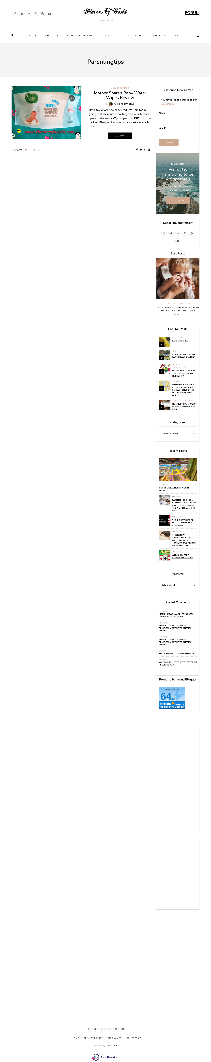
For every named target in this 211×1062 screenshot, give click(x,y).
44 (29, 149)
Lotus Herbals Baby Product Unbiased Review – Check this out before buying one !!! (183, 389)
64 (166, 696)
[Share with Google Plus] (145, 149)
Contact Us (133, 1038)
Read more (120, 136)
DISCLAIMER (114, 1038)
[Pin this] (149, 149)
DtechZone (112, 1045)
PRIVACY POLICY (93, 1038)
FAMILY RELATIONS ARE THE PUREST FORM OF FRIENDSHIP (183, 373)
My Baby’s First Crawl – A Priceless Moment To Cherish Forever (175, 628)
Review (176, 382)
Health (175, 304)
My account (134, 35)
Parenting (186, 304)
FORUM (192, 12)
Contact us (109, 35)
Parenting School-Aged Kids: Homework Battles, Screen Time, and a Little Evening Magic (184, 505)
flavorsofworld (124, 104)
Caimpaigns (159, 35)
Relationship (179, 368)
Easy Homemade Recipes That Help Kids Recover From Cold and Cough (178, 309)
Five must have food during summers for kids (183, 406)
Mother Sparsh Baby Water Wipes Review (120, 95)
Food (167, 304)
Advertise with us (79, 35)
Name (162, 112)
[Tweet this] (141, 149)
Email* (162, 127)
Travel (176, 351)
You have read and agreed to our (178, 101)
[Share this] (137, 149)
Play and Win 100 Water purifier (176, 653)
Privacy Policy (166, 103)
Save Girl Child (180, 340)
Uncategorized (120, 88)
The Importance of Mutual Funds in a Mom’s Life (182, 523)
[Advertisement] (81, 185)
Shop (178, 35)
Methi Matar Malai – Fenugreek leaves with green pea (176, 615)
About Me (51, 35)
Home (32, 35)
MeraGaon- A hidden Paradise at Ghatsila (184, 355)
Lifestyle (177, 365)
